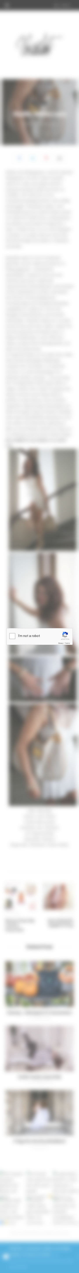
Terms (67, 643)
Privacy (60, 643)
